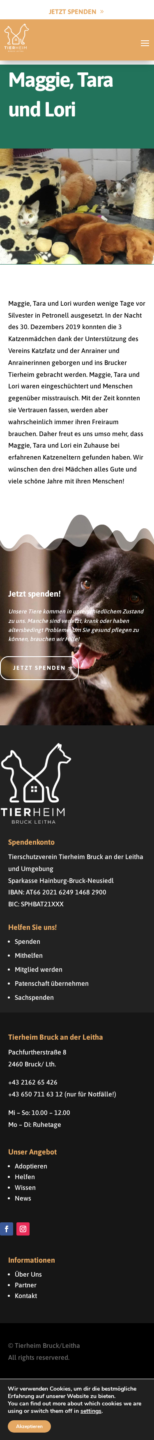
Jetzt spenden (39, 667)
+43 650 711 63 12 (35, 1094)
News (23, 1198)
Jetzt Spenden (73, 11)
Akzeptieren (29, 1426)
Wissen (25, 1187)
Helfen (25, 1176)
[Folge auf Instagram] (23, 1229)
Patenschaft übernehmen (52, 983)
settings (90, 1411)
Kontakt (26, 1295)
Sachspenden (34, 997)
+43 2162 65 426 (32, 1082)
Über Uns (28, 1274)
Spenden (27, 941)
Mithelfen (29, 955)
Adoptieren (31, 1166)
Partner (26, 1285)
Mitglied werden (38, 969)
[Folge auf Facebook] (6, 1229)
